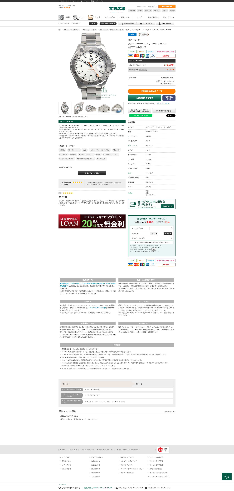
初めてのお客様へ (97, 457)
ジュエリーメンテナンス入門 (159, 476)
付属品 (130, 193)
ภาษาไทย (132, 10)
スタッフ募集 (73, 449)
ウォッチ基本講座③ (156, 465)
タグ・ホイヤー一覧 (93, 390)
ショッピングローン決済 (97, 308)
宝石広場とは (66, 469)
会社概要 (62, 449)
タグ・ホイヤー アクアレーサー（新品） (159, 127)
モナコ (115, 402)
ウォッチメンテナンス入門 (158, 473)
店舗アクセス (66, 461)
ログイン (102, 184)
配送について (95, 465)
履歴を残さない (170, 411)
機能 (129, 173)
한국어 (140, 10)
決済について (95, 461)
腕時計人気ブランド (127, 457)
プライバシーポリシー (87, 449)
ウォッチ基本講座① (156, 457)
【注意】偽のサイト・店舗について (127, 449)
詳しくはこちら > (163, 103)
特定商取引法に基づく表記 (105, 449)
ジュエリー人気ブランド (129, 461)
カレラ (89, 402)
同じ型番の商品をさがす (151, 91)
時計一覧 (139, 384)
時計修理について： (154, 488)
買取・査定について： (126, 488)
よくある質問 (95, 476)
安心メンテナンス (126, 465)
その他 (123, 402)
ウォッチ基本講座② (156, 461)
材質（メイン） (133, 145)
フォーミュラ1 (106, 402)
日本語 (172, 10)
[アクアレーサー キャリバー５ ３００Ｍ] (65, 108)
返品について (95, 469)
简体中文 (157, 10)
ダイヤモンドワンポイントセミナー (132, 469)
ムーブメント (132, 136)
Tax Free (143, 70)
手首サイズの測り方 (127, 473)
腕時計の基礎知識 (156, 469)
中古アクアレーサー (93, 395)
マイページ (142, 6)
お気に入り (153, 6)
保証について (95, 473)
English (164, 10)
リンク (96, 402)
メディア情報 (66, 465)
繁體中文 (148, 10)
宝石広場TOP (66, 457)
